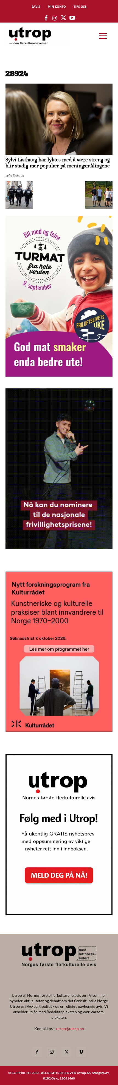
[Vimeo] (81, 1052)
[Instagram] (51, 1052)
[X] (66, 1052)
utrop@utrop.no (70, 1028)
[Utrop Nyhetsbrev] (59, 913)
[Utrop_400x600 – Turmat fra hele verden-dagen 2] (59, 375)
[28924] (59, 153)
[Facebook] (36, 1052)
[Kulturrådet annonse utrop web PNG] (59, 730)
